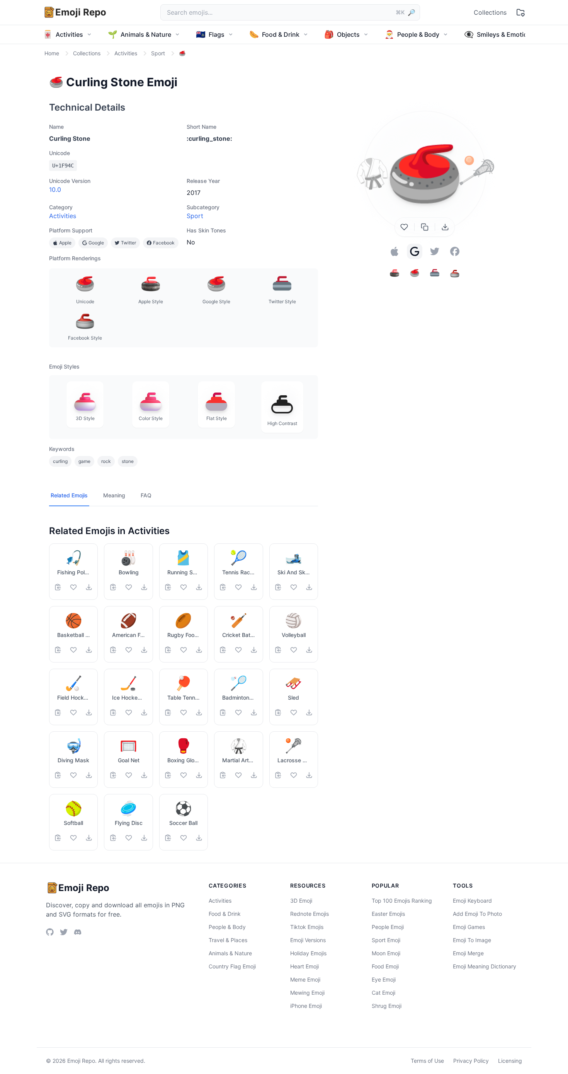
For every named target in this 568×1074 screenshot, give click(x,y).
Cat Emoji (383, 992)
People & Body (227, 927)
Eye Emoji (384, 979)
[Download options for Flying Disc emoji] (144, 838)
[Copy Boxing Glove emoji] (168, 775)
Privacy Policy (471, 1060)
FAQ (146, 495)
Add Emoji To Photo (477, 913)
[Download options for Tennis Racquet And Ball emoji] (254, 587)
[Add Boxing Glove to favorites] (183, 775)
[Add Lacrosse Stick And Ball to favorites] (293, 775)
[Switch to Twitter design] (434, 251)
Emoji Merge (468, 953)
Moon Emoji (386, 953)
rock (106, 461)
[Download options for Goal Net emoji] (144, 775)
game (84, 461)
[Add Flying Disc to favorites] (128, 838)
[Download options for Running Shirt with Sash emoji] (199, 587)
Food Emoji (385, 966)
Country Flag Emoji (232, 966)
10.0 (55, 189)
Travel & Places (228, 940)
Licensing (510, 1060)
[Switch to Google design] (414, 251)
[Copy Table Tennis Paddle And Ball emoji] (168, 712)
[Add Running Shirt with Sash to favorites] (183, 587)
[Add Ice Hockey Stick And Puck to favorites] (128, 712)
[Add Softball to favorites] (73, 838)
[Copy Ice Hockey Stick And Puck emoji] (113, 712)
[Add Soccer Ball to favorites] (183, 838)
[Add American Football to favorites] (128, 650)
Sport (195, 216)
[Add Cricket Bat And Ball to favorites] (238, 650)
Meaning (114, 495)
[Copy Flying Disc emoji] (113, 838)
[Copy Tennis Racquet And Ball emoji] (223, 587)
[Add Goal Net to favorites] (128, 775)
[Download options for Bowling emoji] (144, 587)
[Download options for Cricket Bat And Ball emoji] (254, 650)
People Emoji (388, 927)
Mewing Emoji (307, 992)
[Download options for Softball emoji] (89, 838)
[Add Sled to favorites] (293, 712)
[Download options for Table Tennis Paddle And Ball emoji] (199, 712)
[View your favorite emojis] (520, 12)
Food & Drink (225, 913)
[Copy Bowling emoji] (113, 587)
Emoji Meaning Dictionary (484, 966)
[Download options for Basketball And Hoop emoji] (89, 650)
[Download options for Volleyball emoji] (309, 650)
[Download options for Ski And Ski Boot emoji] (309, 587)
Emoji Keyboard (472, 900)
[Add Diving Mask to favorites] (73, 775)
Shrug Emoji (386, 1005)
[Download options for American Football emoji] (144, 650)
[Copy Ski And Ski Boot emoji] (278, 587)
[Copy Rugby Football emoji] (168, 650)
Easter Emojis (388, 913)
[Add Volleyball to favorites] (293, 650)
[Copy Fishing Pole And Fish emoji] (58, 587)
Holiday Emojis (308, 953)
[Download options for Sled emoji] (309, 712)
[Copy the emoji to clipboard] (425, 227)
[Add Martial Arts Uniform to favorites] (238, 775)
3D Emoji (301, 900)
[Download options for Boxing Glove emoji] (199, 775)
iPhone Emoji (306, 1005)
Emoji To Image (472, 940)
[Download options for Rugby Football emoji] (199, 650)
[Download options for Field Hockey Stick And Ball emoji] (89, 712)
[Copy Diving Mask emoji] (58, 775)
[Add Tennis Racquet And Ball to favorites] (238, 587)
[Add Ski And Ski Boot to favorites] (293, 587)
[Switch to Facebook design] (455, 251)
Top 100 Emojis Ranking (402, 900)
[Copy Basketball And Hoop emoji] (58, 650)
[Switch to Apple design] (394, 251)
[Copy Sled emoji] (278, 712)
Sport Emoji (386, 940)
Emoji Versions (308, 940)
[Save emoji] (404, 227)
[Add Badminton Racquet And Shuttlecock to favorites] (238, 712)
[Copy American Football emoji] (113, 650)
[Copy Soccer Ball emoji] (168, 838)
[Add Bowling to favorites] (128, 587)
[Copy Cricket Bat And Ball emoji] (223, 650)
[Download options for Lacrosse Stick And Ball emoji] (309, 775)
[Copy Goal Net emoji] (113, 775)
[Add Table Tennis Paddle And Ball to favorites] (183, 712)
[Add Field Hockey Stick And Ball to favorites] (73, 712)
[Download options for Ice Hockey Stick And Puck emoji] (144, 712)
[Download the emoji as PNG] (445, 227)
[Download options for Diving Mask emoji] (89, 775)
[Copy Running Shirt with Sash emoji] (168, 587)
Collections (490, 12)
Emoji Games (469, 927)
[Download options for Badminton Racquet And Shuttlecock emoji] (254, 712)
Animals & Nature (230, 953)
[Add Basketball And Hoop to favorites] (73, 650)
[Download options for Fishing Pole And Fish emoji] (89, 587)
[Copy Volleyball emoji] (278, 650)
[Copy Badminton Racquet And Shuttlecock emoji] (223, 712)
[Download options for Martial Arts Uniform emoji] (254, 775)
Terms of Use (427, 1060)
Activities (62, 216)
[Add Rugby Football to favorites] (183, 650)
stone (128, 461)
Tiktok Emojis (306, 927)
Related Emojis (69, 495)
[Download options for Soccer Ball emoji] (199, 838)
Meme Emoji (305, 979)
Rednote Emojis (309, 913)
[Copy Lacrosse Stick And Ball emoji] (278, 775)
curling (60, 461)
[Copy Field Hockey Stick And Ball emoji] (58, 712)
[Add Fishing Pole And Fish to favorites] (73, 587)
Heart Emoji (304, 966)
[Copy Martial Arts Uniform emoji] (223, 775)
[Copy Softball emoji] (58, 838)
